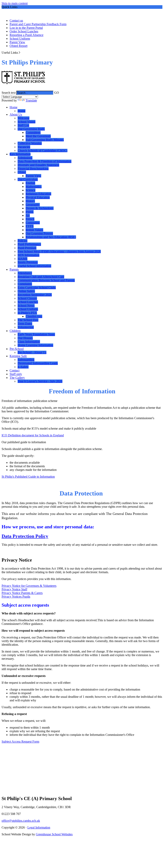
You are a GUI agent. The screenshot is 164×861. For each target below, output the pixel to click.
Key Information (20, 154)
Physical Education (38, 197)
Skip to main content (15, 3)
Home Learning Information (35, 345)
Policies (22, 240)
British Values (34, 230)
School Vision (26, 121)
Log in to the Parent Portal (26, 27)
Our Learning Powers (39, 233)
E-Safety (23, 367)
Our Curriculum (28, 179)
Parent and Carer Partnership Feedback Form (38, 24)
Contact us (16, 20)
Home (13, 107)
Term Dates (25, 323)
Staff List (23, 125)
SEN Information (28, 255)
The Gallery (17, 377)
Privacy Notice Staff (14, 589)
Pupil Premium (27, 248)
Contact (14, 370)
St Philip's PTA (27, 312)
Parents (14, 269)
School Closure (27, 298)
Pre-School (17, 348)
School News (26, 305)
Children (15, 330)
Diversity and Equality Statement (38, 165)
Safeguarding (26, 359)
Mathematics (34, 186)
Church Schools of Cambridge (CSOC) (42, 150)
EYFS (30, 226)
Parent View (17, 42)
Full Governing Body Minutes (45, 139)
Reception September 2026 (35, 294)
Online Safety (26, 291)
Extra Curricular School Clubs (37, 287)
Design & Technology (40, 208)
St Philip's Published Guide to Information (28, 476)
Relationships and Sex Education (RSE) (51, 237)
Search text (9, 92)
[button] (19, 52)
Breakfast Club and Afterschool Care (41, 276)
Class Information (29, 341)
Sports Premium (28, 262)
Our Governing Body (31, 129)
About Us (16, 114)
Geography (33, 204)
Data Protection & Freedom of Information (44, 161)
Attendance (25, 273)
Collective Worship (30, 143)
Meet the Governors (38, 136)
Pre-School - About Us (32, 352)
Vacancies (24, 147)
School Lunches (28, 302)
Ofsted (22, 172)
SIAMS (22, 258)
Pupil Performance (29, 244)
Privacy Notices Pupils (16, 596)
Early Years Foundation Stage (36, 334)
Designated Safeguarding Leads (38, 363)
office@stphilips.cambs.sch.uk (21, 820)
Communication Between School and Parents (46, 280)
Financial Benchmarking (33, 168)
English (30, 183)
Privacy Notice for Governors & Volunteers (29, 585)
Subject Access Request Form (20, 741)
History (30, 201)
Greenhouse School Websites (54, 834)
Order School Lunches (24, 31)
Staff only (16, 374)
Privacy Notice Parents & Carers (22, 593)
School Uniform (20, 38)
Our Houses (25, 338)
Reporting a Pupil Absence (26, 35)
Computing (33, 222)
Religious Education (38, 193)
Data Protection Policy (25, 536)
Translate (31, 100)
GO (56, 92)
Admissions (25, 157)
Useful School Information (34, 266)
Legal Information (38, 827)
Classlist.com (34, 316)
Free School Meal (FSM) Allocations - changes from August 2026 (59, 251)
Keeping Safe (18, 356)
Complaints (25, 284)
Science (30, 190)
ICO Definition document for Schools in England (33, 435)
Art (28, 215)
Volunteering (26, 327)
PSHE (30, 211)
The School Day (28, 320)
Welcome (23, 118)
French (30, 219)
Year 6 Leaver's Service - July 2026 (40, 381)
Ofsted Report (18, 45)
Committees (33, 132)
